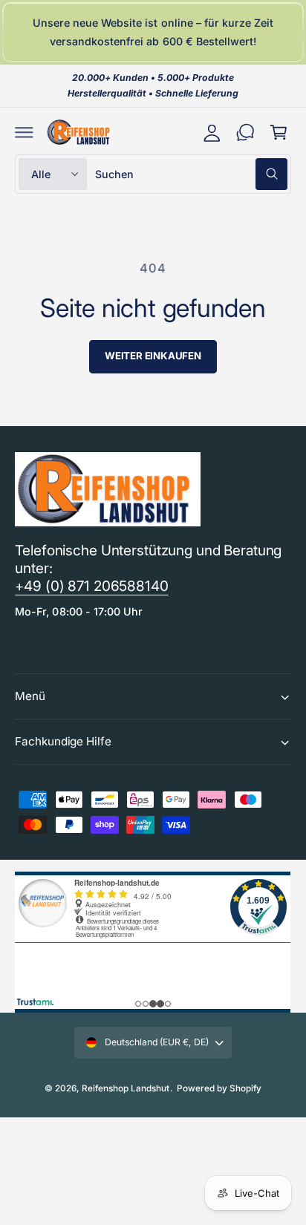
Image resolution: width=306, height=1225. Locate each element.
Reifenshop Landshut (125, 1088)
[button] (24, 132)
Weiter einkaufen (153, 356)
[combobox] (191, 174)
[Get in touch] (245, 132)
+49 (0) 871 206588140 (91, 586)
